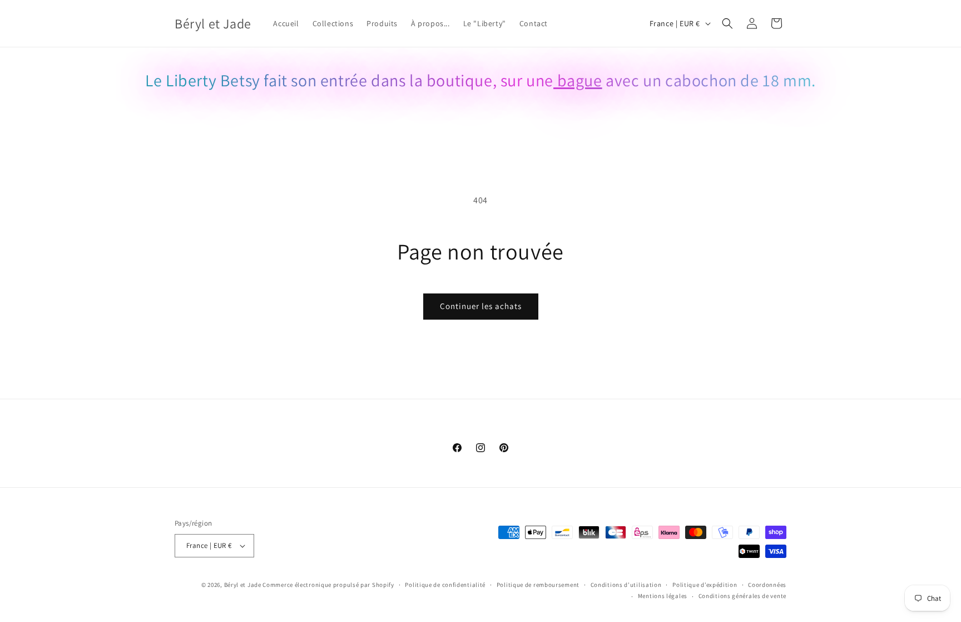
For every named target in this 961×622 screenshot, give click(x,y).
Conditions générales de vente (742, 596)
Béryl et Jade (242, 585)
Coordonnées (767, 585)
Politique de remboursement (538, 585)
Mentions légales (662, 596)
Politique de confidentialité (445, 585)
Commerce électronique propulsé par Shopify (328, 585)
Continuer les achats (481, 306)
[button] (727, 23)
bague (577, 80)
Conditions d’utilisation (626, 585)
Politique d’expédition (704, 585)
